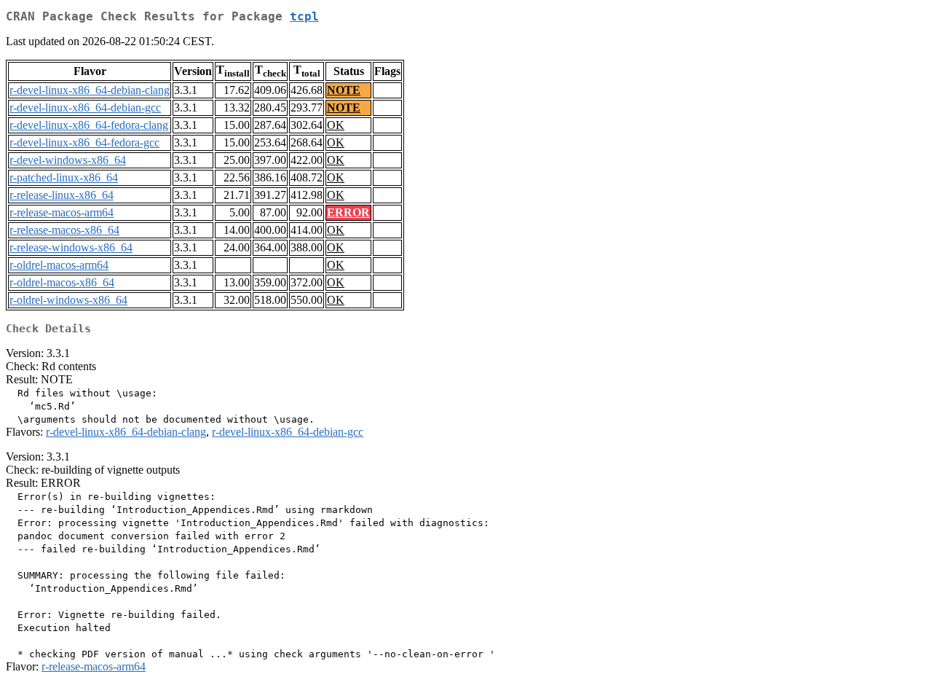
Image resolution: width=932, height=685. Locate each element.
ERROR (348, 212)
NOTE (343, 90)
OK (335, 125)
